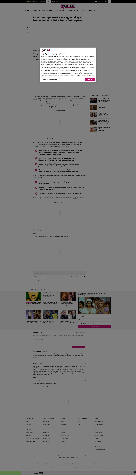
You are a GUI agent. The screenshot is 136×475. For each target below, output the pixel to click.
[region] (68, 65)
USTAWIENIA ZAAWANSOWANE (50, 79)
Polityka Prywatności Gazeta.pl (83, 75)
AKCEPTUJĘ (90, 79)
